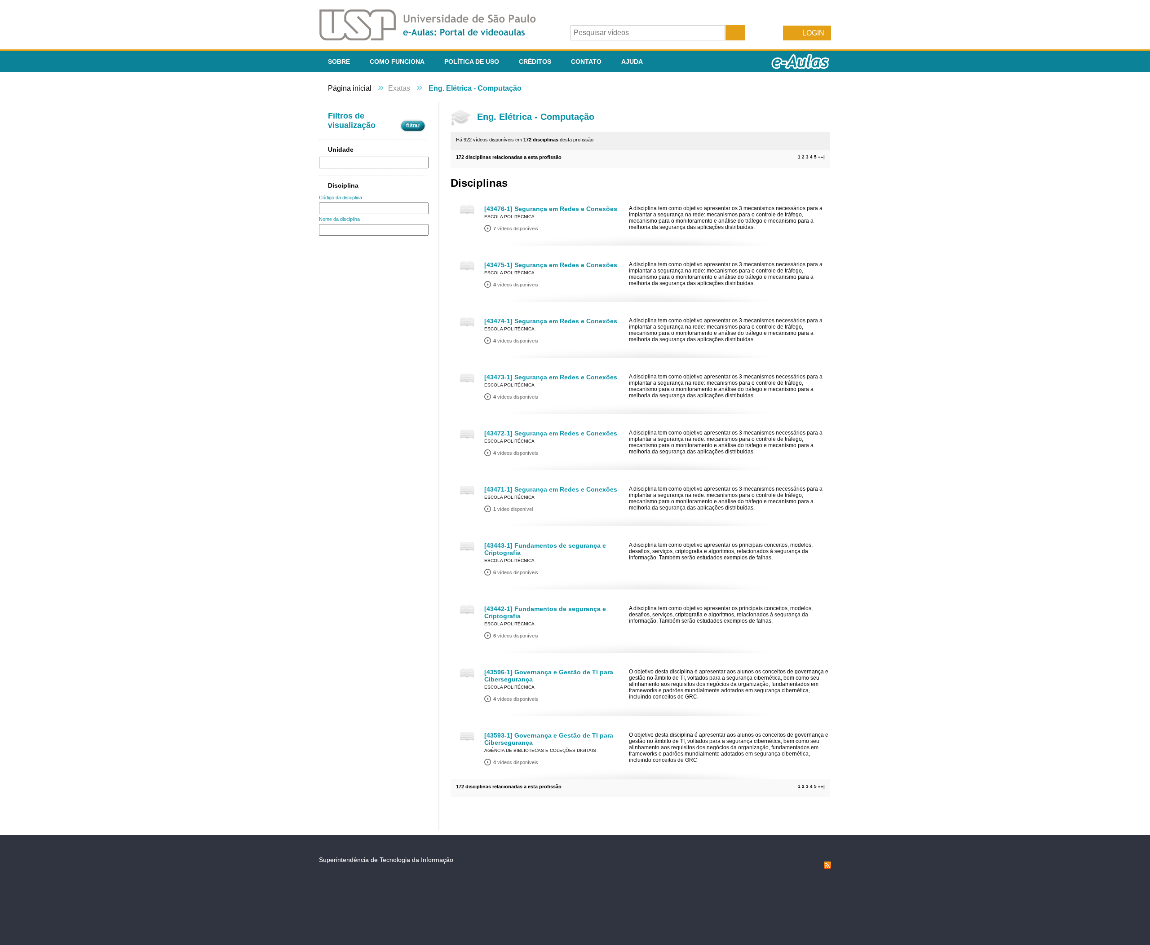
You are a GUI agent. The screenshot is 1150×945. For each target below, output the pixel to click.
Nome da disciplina (339, 219)
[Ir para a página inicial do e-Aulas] (435, 38)
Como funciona (397, 61)
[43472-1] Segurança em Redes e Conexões (550, 433)
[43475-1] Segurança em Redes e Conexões (550, 264)
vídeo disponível (513, 509)
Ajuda (632, 61)
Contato (586, 61)
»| (823, 156)
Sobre (339, 61)
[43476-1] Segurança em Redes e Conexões (550, 208)
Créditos (535, 61)
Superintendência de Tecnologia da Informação (386, 859)
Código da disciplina (340, 197)
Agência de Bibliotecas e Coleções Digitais (540, 750)
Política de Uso (471, 61)
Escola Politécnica (509, 216)
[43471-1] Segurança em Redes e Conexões (550, 489)
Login (813, 33)
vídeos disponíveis (515, 228)
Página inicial (350, 88)
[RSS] (827, 866)
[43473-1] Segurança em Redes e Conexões (550, 377)
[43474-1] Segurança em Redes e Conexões (550, 321)
